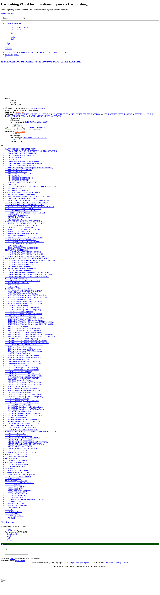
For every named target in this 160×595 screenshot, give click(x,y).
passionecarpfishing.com (80, 563)
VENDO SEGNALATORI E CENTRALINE (58, 114)
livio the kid (16, 140)
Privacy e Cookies (122, 563)
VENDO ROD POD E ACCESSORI (89, 114)
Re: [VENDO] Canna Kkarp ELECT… (36, 122)
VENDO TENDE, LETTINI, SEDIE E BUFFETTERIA (124, 114)
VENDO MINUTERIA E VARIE (49, 116)
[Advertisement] (80, 80)
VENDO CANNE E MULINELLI (27, 114)
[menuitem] (19, 27)
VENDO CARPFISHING (37, 108)
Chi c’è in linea (7, 522)
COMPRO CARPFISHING (37, 128)
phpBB (12, 559)
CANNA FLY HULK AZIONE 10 (35, 138)
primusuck (15, 124)
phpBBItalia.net (19, 561)
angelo (17, 112)
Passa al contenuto (7, 13)
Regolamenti (110, 563)
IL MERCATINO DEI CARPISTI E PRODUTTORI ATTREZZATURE (41, 61)
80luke (22, 112)
